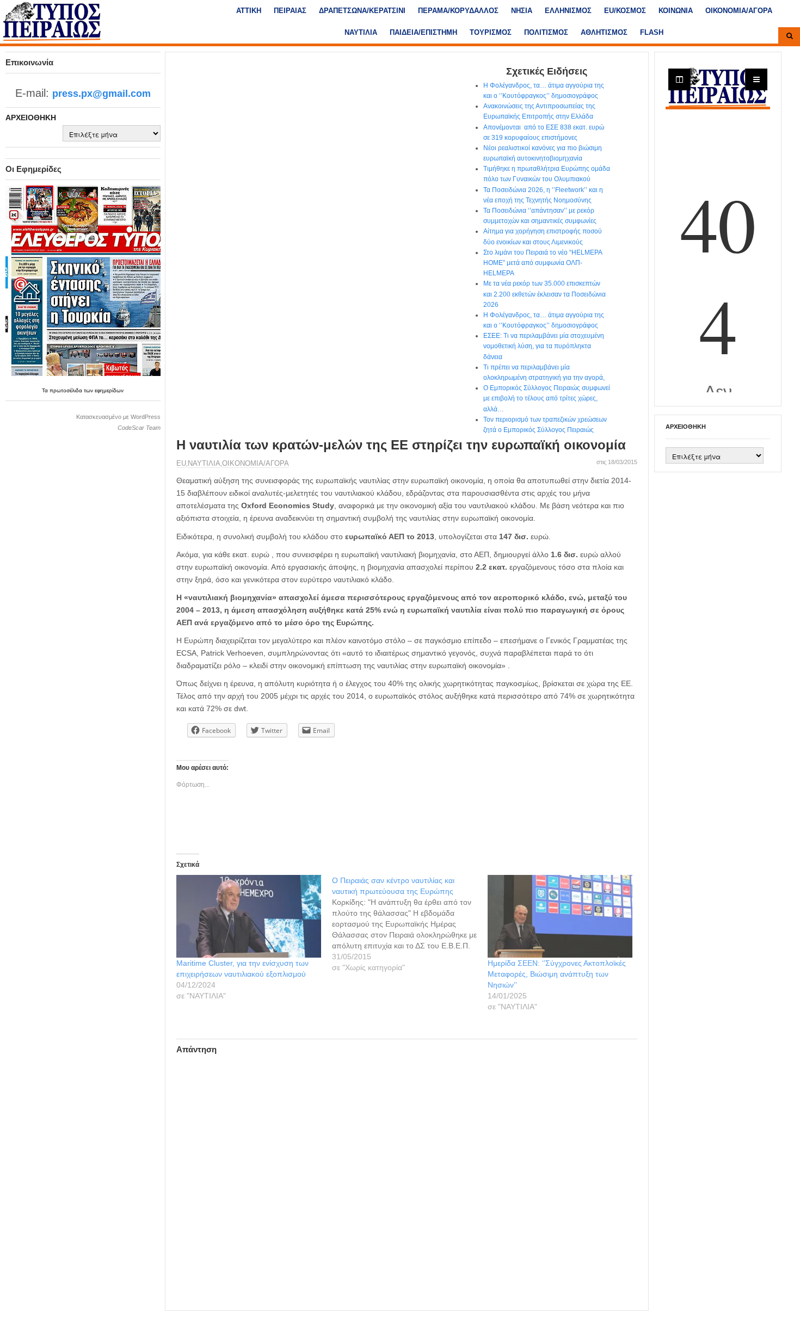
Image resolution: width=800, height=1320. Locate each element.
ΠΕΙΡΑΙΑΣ (290, 11)
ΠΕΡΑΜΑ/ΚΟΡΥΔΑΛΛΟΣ (458, 11)
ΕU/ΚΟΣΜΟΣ (625, 11)
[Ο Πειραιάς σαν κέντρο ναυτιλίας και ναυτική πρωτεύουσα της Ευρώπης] (410, 924)
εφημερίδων (109, 390)
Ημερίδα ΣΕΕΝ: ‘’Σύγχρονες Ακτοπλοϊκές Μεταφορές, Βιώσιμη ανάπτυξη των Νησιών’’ (557, 974)
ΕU (181, 463)
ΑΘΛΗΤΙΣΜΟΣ (604, 32)
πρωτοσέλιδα (67, 390)
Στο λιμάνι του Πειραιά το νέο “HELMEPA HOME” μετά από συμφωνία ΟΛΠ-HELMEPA (542, 263)
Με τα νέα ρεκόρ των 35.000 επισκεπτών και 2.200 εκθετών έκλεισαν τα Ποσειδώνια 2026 (544, 294)
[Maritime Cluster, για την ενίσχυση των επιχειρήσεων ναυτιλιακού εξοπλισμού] (248, 916)
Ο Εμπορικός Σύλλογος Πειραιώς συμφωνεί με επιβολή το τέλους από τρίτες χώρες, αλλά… (546, 398)
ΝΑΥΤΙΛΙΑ (360, 32)
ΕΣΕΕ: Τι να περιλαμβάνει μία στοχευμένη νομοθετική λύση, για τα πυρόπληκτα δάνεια (543, 346)
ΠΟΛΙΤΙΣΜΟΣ (546, 32)
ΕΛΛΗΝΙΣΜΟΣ (568, 11)
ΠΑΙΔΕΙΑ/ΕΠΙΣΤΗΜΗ (423, 32)
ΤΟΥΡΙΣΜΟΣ (491, 32)
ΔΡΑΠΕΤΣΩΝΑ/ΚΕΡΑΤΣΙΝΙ (362, 11)
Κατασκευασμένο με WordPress (118, 417)
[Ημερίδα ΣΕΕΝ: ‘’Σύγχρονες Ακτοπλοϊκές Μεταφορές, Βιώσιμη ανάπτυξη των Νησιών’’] (560, 916)
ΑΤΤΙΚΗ (248, 11)
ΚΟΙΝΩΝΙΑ (676, 11)
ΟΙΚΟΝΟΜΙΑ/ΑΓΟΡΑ (738, 11)
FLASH (651, 32)
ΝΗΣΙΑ (521, 11)
